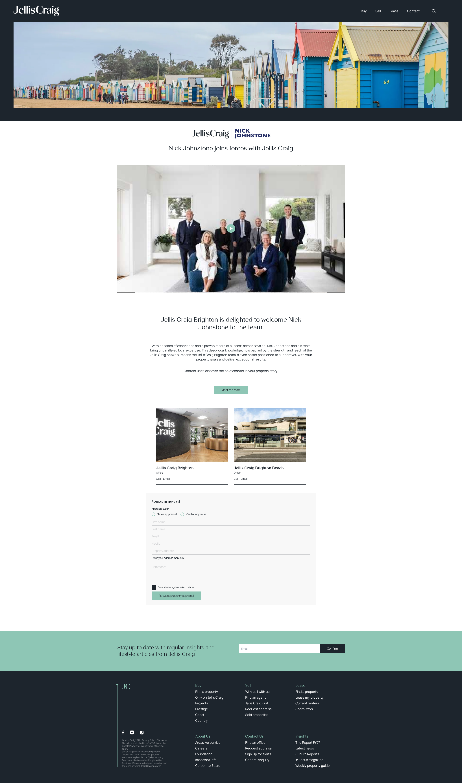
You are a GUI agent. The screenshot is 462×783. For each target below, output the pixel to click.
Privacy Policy (149, 740)
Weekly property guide (312, 765)
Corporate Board (207, 765)
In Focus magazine (309, 760)
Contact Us (254, 736)
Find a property (206, 691)
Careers (201, 748)
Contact (413, 11)
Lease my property (309, 697)
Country (201, 720)
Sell (378, 11)
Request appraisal (258, 709)
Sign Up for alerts (258, 754)
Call (158, 478)
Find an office (255, 742)
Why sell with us (257, 691)
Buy (364, 11)
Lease (393, 11)
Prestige (201, 709)
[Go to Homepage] (36, 11)
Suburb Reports (307, 754)
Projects (201, 703)
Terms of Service (155, 745)
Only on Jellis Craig (209, 697)
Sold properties (256, 714)
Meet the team (231, 390)
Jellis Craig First (256, 703)
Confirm (332, 648)
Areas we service (208, 742)
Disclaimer (162, 740)
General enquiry (257, 760)
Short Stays (304, 709)
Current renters (307, 703)
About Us (202, 736)
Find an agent (255, 697)
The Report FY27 (307, 742)
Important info (206, 760)
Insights (301, 736)
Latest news (304, 748)
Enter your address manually (168, 558)
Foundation (204, 754)
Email (166, 478)
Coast (199, 714)
